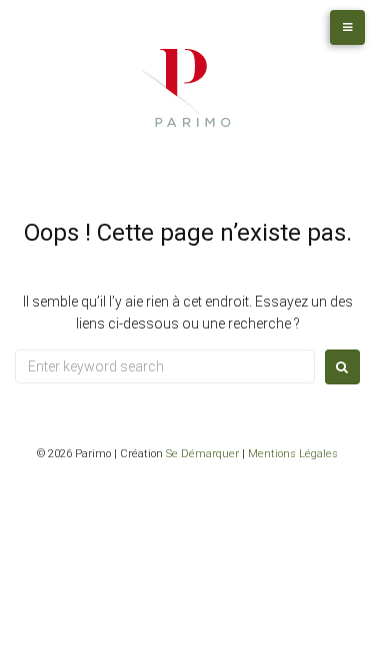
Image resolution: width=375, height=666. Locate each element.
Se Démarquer (202, 453)
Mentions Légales (293, 453)
